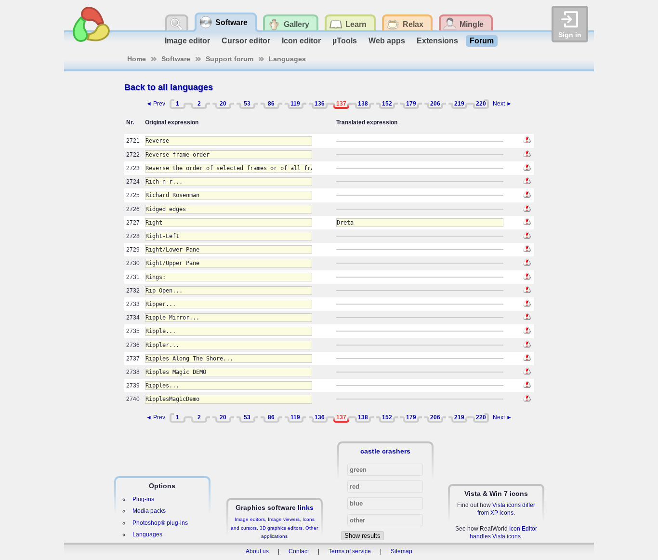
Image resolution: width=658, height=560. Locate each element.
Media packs (149, 510)
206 (435, 103)
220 (481, 103)
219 (459, 103)
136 (320, 103)
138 (363, 103)
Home (136, 59)
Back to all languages (168, 87)
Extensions (437, 41)
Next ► (502, 103)
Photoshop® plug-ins (160, 523)
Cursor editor (246, 41)
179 (411, 103)
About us (257, 551)
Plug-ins (143, 499)
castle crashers (385, 451)
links (306, 507)
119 (295, 103)
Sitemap (401, 551)
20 (223, 103)
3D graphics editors (281, 528)
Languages (287, 59)
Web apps (386, 41)
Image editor (187, 41)
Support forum (229, 59)
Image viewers (284, 519)
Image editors (250, 519)
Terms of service (350, 551)
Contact (299, 551)
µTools (344, 41)
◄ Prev (155, 103)
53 (247, 103)
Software (175, 59)
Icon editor (301, 41)
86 (271, 103)
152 (387, 103)
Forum (482, 41)
